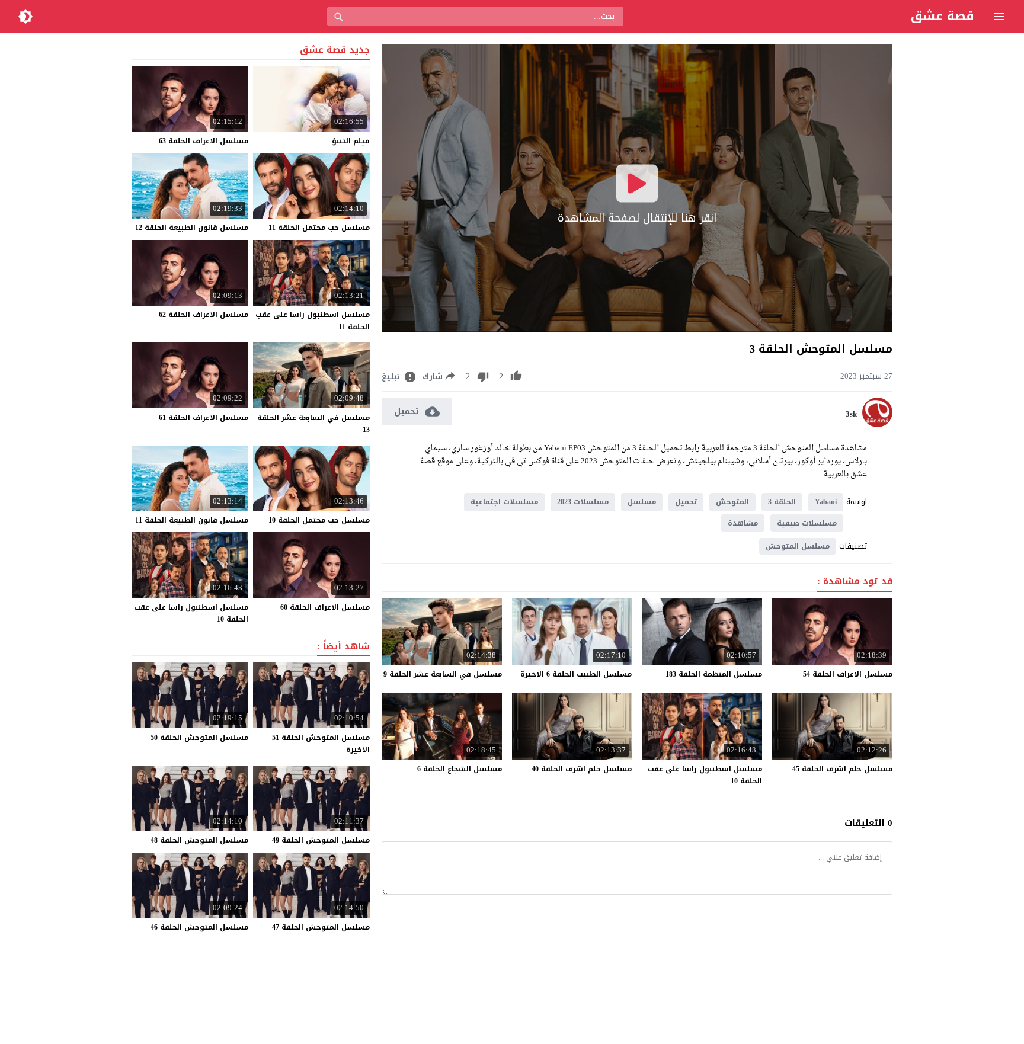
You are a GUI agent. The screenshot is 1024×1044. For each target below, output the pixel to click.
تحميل (686, 501)
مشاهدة (743, 523)
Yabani (826, 501)
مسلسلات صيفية (807, 523)
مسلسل (642, 501)
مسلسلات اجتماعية (504, 501)
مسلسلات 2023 (583, 501)
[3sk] (877, 424)
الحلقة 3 (782, 501)
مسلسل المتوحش (798, 546)
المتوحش (732, 501)
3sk (851, 414)
